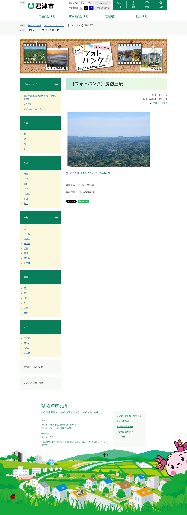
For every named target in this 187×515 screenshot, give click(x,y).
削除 (58, 30)
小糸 (26, 179)
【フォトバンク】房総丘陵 (41, 30)
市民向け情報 (47, 16)
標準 (82, 3)
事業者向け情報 (78, 16)
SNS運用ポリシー (125, 426)
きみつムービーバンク (35, 109)
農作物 (27, 258)
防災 (119, 7)
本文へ (22, 2)
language (103, 3)
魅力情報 (141, 16)
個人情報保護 (123, 421)
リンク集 (121, 437)
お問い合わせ (94, 412)
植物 (26, 217)
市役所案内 (51, 412)
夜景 (26, 293)
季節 (26, 123)
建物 (26, 313)
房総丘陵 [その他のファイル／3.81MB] (90, 173)
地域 (26, 163)
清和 (26, 184)
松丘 (26, 198)
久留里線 (28, 104)
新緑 (26, 253)
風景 (26, 277)
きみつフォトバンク (54, 25)
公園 (26, 308)
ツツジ (27, 238)
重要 (133, 7)
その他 (27, 263)
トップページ (34, 25)
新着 (147, 7)
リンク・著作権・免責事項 (129, 416)
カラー (27, 243)
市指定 (27, 348)
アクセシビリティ (125, 432)
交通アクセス (72, 412)
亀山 (26, 203)
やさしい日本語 (103, 8)
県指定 (27, 343)
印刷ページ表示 (160, 103)
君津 (26, 174)
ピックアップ (30, 84)
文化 (26, 327)
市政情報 (110, 16)
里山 (26, 288)
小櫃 (26, 189)
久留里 (27, 194)
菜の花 (27, 234)
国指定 (27, 338)
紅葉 (26, 248)
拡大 (90, 3)
